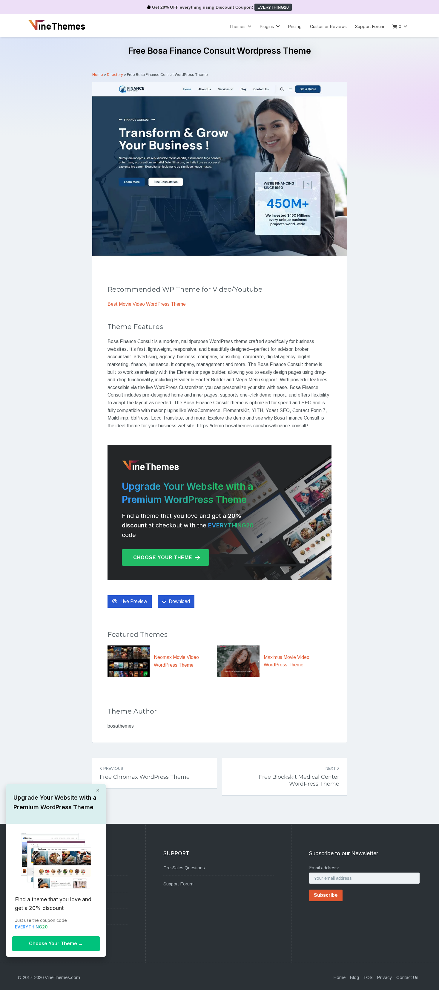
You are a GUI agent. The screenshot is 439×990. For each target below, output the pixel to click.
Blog (354, 977)
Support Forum (369, 26)
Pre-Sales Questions (184, 867)
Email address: (324, 867)
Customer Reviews (328, 26)
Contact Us (407, 977)
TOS (368, 977)
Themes (237, 26)
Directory (115, 74)
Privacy (384, 977)
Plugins (267, 26)
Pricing (295, 26)
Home (97, 74)
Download (179, 601)
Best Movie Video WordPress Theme (147, 304)
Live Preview (133, 601)
